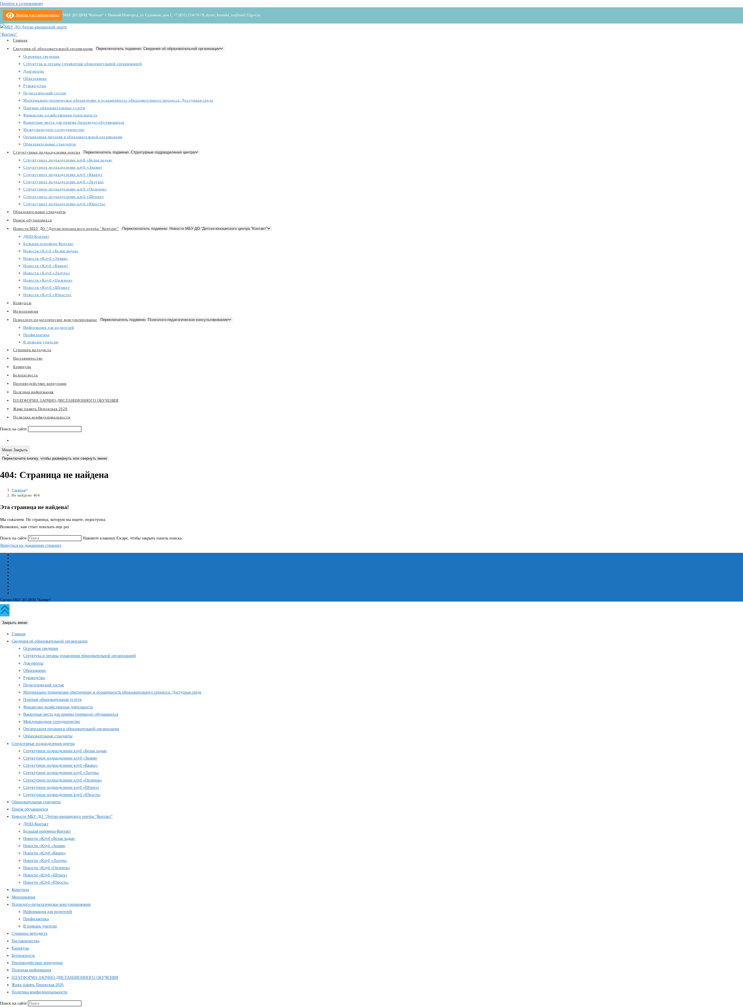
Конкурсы (20, 889)
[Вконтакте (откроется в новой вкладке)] (14, 440)
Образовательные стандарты (47, 736)
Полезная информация (31, 970)
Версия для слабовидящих (36, 15)
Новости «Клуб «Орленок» (46, 868)
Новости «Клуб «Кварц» (44, 853)
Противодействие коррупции (37, 963)
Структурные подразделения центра (43, 743)
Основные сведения (26, 558)
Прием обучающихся (30, 809)
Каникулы (20, 948)
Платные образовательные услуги (36, 582)
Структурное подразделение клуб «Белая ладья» (65, 751)
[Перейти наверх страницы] (5, 610)
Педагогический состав (28, 575)
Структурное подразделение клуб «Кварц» (60, 765)
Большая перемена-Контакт (47, 831)
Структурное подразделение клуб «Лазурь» (61, 772)
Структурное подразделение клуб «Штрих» (61, 787)
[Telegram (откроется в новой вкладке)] (14, 455)
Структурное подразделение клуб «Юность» (62, 795)
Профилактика (36, 919)
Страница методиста (29, 933)
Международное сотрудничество (35, 593)
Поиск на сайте (14, 429)
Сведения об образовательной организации (43, 555)
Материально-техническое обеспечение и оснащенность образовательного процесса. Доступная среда (85, 579)
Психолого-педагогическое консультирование (51, 904)
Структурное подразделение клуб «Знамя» (60, 758)
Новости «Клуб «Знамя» (44, 846)
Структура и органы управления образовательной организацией (58, 562)
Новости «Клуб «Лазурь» (45, 860)
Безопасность (23, 955)
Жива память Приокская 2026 (38, 985)
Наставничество (25, 941)
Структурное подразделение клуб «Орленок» (62, 780)
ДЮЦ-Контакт (35, 824)
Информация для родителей (47, 911)
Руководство (21, 572)
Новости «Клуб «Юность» (46, 882)
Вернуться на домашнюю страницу (31, 545)
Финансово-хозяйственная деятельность (41, 586)
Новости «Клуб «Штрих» (45, 875)
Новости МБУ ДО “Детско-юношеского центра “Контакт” (62, 816)
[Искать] (85, 430)
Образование (21, 568)
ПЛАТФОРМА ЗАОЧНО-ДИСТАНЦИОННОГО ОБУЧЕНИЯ (65, 977)
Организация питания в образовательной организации (71, 729)
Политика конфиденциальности (39, 992)
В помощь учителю (40, 926)
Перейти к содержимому (21, 3)
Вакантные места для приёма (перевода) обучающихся (51, 589)
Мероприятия (23, 897)
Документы (20, 565)
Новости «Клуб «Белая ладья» (49, 838)
